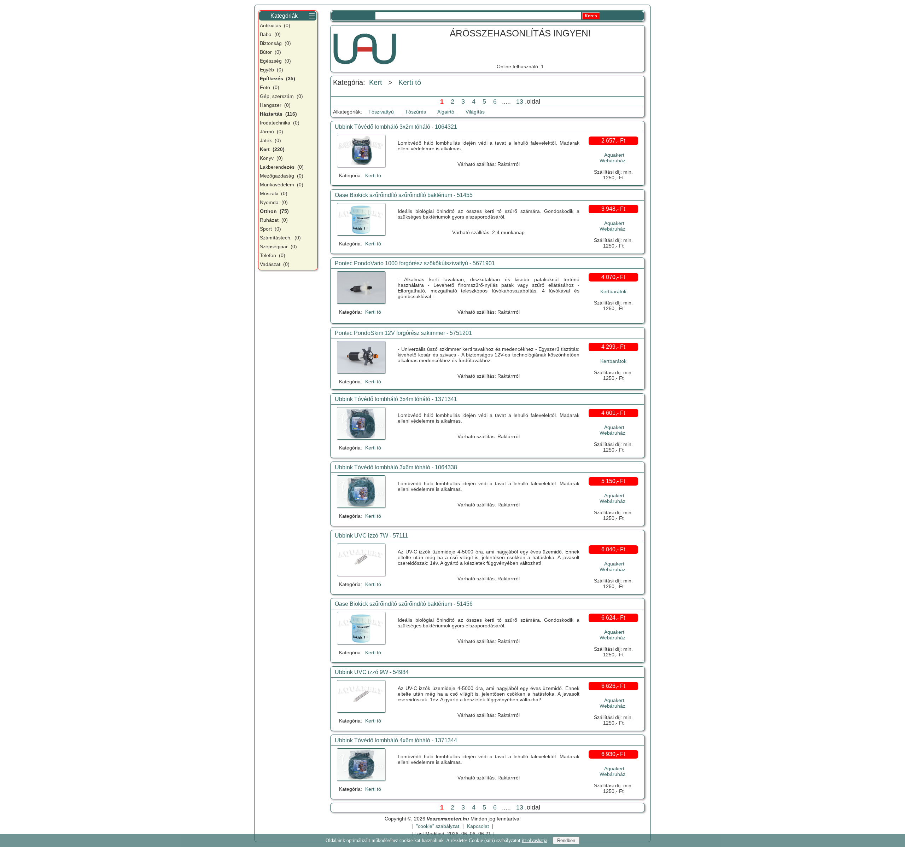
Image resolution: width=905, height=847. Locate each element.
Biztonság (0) (275, 43)
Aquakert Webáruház (612, 157)
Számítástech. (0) (280, 237)
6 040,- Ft (613, 549)
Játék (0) (270, 140)
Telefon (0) (272, 255)
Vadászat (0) (275, 264)
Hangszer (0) (275, 105)
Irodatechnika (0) (279, 123)
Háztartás (278, 114)
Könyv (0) (271, 158)
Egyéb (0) (271, 69)
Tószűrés (415, 112)
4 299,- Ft (613, 347)
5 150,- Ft (613, 481)
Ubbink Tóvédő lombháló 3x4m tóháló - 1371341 (396, 399)
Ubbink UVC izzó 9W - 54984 (372, 672)
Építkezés (277, 78)
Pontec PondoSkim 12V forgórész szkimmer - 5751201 (403, 333)
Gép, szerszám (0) (281, 96)
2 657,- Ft (613, 141)
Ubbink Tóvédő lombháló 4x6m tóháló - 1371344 (396, 740)
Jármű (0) (271, 131)
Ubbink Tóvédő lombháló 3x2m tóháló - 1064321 (396, 127)
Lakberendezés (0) (282, 167)
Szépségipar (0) (278, 246)
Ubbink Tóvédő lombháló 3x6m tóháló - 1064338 (396, 467)
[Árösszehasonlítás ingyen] (365, 48)
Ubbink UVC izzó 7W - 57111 (371, 536)
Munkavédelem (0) (281, 184)
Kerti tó (409, 82)
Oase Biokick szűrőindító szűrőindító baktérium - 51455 (404, 195)
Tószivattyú (381, 112)
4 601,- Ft (613, 413)
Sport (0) (270, 229)
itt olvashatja (534, 840)
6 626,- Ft (613, 686)
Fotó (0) (269, 87)
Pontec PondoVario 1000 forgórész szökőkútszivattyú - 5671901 (415, 263)
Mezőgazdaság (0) (281, 176)
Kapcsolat (478, 826)
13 (519, 101)
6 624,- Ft (613, 618)
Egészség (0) (275, 61)
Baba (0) (270, 34)
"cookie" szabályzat (437, 826)
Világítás (475, 112)
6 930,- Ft (613, 754)
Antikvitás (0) (275, 25)
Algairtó (446, 112)
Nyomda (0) (274, 202)
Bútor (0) (270, 52)
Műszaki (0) (273, 193)
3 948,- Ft (613, 209)
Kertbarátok (613, 291)
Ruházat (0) (274, 220)
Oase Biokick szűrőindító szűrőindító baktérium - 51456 (404, 604)
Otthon (274, 211)
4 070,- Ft (613, 277)
